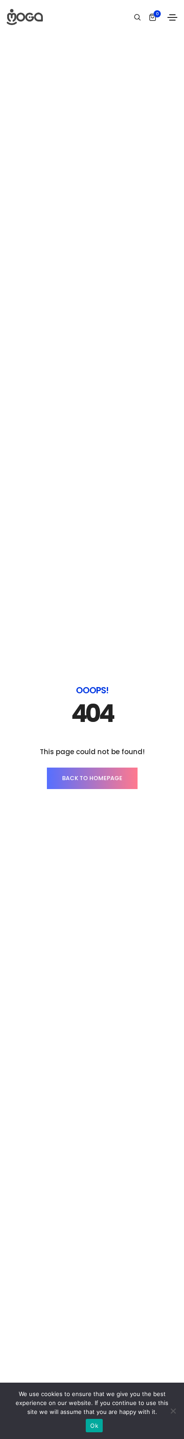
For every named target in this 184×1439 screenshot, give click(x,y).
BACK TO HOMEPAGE (92, 778)
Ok (94, 1425)
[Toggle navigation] (172, 17)
